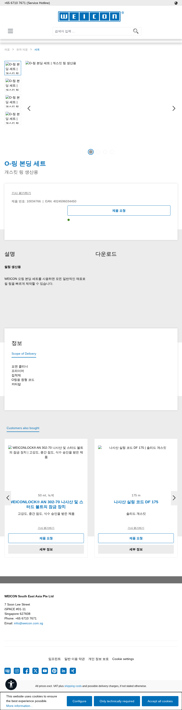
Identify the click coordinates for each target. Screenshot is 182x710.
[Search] (136, 31)
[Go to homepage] (91, 16)
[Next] (174, 108)
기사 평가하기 (21, 193)
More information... (19, 706)
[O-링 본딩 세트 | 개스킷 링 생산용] (101, 108)
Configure (79, 701)
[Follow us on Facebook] (27, 671)
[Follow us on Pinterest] (55, 671)
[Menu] (10, 31)
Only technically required (117, 701)
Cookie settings (123, 659)
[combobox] (92, 31)
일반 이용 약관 (74, 659)
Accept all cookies (160, 701)
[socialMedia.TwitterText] (37, 671)
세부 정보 (46, 549)
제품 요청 (119, 210)
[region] (91, 108)
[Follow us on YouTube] (46, 671)
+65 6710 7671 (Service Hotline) (27, 3)
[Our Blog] (9, 671)
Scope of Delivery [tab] (24, 353)
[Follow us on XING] (73, 671)
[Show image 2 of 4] (98, 152)
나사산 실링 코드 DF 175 (136, 502)
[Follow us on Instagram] (18, 671)
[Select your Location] (176, 3)
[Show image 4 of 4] (112, 152)
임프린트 (54, 659)
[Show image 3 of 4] (105, 152)
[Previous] (29, 108)
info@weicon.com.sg (28, 623)
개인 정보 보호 (98, 659)
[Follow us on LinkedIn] (65, 671)
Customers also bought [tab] (23, 428)
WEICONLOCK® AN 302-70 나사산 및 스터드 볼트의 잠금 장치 (46, 504)
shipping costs (73, 686)
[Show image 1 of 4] (91, 152)
